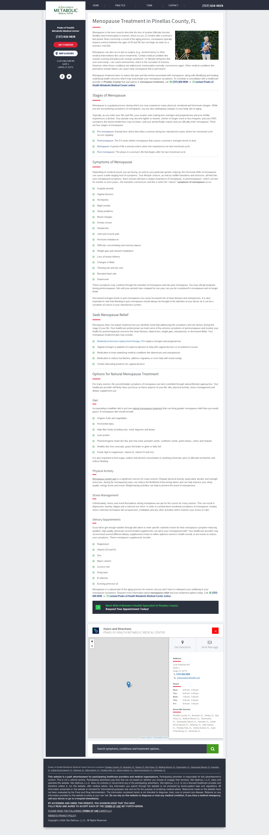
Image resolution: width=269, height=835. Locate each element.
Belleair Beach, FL (167, 767)
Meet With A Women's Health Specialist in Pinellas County (142, 607)
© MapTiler (149, 737)
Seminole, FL (159, 770)
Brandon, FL (128, 767)
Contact (173, 5)
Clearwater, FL (182, 767)
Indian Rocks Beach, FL (61, 770)
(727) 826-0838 (212, 5)
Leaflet (143, 737)
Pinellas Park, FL (108, 770)
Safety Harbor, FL (124, 770)
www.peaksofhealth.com (188, 677)
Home (96, 5)
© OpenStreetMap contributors (160, 737)
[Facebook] (62, 76)
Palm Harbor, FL (92, 770)
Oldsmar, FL (78, 770)
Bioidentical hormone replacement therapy (118, 341)
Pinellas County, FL (113, 767)
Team (149, 5)
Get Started (65, 44)
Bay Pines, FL (152, 767)
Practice (120, 5)
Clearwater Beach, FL (200, 767)
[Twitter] (69, 76)
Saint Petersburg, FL (143, 770)
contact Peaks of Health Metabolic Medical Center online (140, 596)
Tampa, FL (139, 767)
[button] (128, 684)
